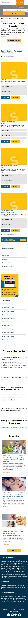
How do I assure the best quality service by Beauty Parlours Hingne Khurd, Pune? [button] (12, 409)
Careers (9, 584)
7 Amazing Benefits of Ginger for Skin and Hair (13, 532)
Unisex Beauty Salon (6, 262)
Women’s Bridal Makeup (7, 252)
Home (2, 18)
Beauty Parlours (8, 18)
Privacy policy (21, 587)
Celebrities (15, 595)
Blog (18, 601)
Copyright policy (5, 589)
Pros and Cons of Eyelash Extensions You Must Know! (13, 495)
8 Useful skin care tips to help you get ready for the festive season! (13, 459)
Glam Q (3, 79)
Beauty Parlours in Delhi (7, 304)
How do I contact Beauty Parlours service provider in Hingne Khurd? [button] (12, 398)
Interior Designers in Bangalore (9, 573)
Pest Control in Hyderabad (14, 568)
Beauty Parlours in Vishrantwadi (9, 427)
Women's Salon (5, 93)
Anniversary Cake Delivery (13, 574)
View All (14, 550)
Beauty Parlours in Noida (7, 325)
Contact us (14, 584)
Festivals (11, 596)
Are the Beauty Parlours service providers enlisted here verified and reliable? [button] (12, 388)
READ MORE (6, 472)
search (14, 13)
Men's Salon (4, 88)
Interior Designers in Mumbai (18, 571)
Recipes (21, 595)
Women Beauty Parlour (7, 91)
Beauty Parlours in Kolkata (8, 336)
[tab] (14, 364)
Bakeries (22, 600)
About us (3, 584)
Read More (3, 36)
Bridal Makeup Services (7, 86)
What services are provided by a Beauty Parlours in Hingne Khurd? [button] (11, 358)
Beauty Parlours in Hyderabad (8, 318)
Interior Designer (5, 600)
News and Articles (11, 601)
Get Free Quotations (14, 40)
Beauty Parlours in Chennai (8, 332)
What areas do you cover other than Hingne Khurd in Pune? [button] (12, 378)
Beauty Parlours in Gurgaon (8, 329)
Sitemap (22, 601)
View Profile (6, 97)
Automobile (4, 595)
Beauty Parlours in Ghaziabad (8, 339)
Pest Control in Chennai (16, 569)
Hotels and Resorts (20, 598)
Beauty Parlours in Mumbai (8, 307)
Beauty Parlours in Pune (18, 18)
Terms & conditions (12, 587)
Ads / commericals (11, 585)
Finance (10, 595)
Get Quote (15, 97)
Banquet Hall (11, 598)
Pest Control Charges (11, 566)
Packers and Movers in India (8, 560)
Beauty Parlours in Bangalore (8, 311)
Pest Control (17, 596)
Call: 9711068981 (20, 2)
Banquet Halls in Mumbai (15, 576)
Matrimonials (4, 596)
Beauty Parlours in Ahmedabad (9, 322)
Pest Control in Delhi (12, 565)
